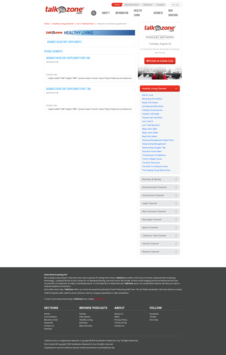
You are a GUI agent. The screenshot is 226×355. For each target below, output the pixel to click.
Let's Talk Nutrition (85, 23)
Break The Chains (150, 102)
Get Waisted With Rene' (152, 106)
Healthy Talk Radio (150, 114)
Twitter (153, 316)
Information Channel (153, 195)
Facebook (154, 313)
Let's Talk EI (147, 121)
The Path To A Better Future (155, 166)
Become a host (51, 319)
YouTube (154, 319)
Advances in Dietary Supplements (112, 23)
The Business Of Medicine (154, 155)
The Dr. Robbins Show (152, 159)
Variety (106, 13)
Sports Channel (150, 227)
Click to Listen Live (161, 60)
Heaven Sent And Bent (152, 117)
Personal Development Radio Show (158, 140)
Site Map (175, 4)
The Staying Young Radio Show (156, 170)
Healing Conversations (152, 110)
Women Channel (150, 251)
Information (121, 13)
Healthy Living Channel (62, 23)
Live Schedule (50, 316)
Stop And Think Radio (152, 151)
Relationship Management (154, 144)
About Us (118, 313)
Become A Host (131, 4)
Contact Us (49, 325)
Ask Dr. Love (147, 95)
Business (158, 13)
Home (117, 4)
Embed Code (51, 74)
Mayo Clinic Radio (150, 132)
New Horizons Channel (154, 211)
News (116, 316)
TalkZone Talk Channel (154, 235)
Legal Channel (149, 203)
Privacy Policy (120, 319)
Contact (160, 4)
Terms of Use (120, 322)
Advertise (147, 4)
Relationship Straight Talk (153, 147)
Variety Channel (150, 243)
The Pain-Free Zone (151, 162)
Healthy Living (86, 319)
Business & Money (151, 179)
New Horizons (85, 325)
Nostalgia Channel (151, 219)
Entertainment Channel (154, 187)
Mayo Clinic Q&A (149, 129)
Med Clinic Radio (149, 136)
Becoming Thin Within (152, 99)
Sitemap (48, 328)
